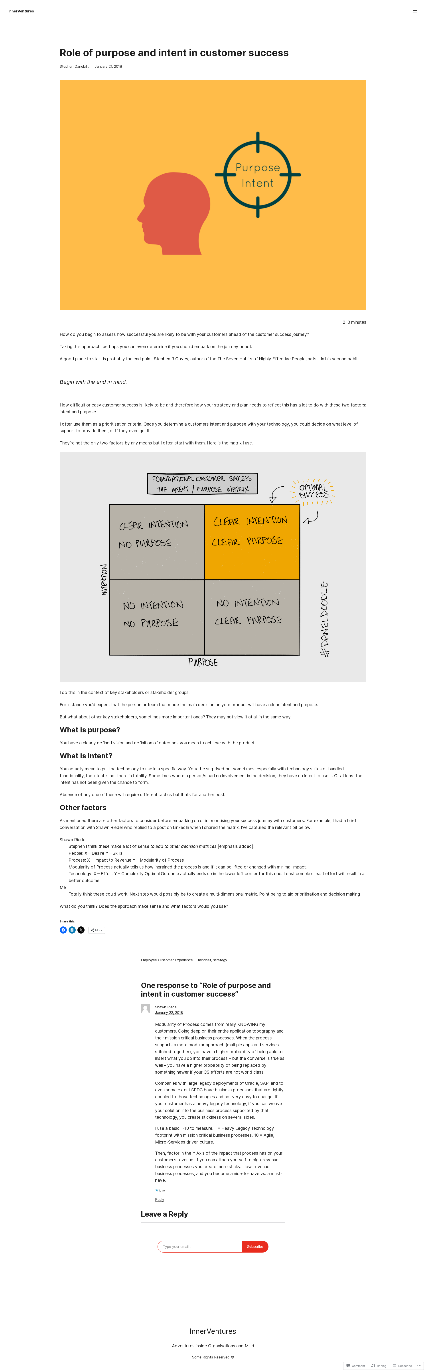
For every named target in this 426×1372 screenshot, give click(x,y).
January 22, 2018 (169, 1012)
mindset (204, 960)
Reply (159, 1199)
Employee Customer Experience (167, 960)
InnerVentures (21, 11)
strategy (220, 960)
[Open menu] (415, 11)
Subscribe (255, 1246)
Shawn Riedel (73, 839)
